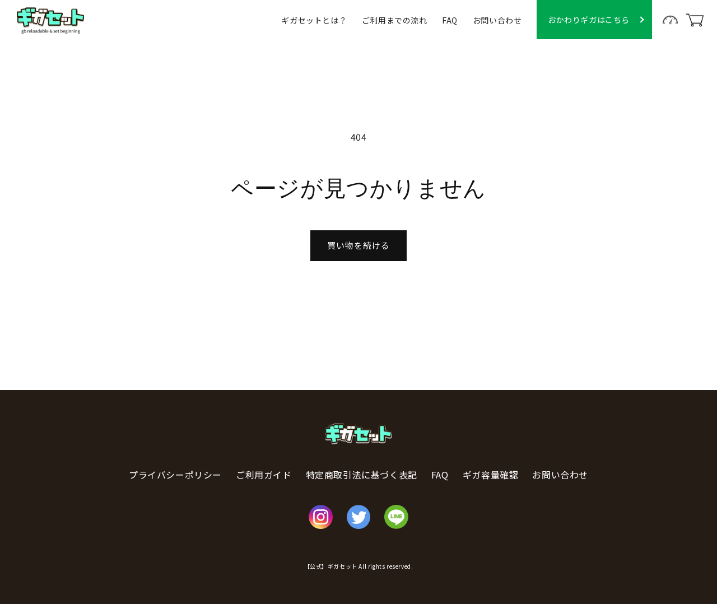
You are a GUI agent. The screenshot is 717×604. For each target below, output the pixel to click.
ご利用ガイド (264, 474)
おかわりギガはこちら (589, 19)
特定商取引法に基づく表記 (361, 474)
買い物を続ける (358, 245)
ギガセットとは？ (314, 20)
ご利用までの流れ (394, 20)
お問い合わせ (497, 20)
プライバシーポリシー (175, 474)
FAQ (450, 20)
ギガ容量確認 (491, 474)
